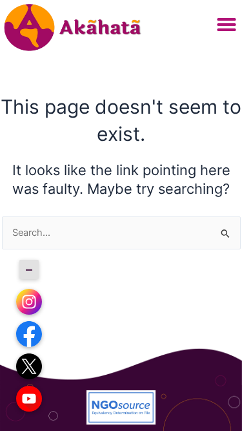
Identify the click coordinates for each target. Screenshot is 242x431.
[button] (226, 24)
